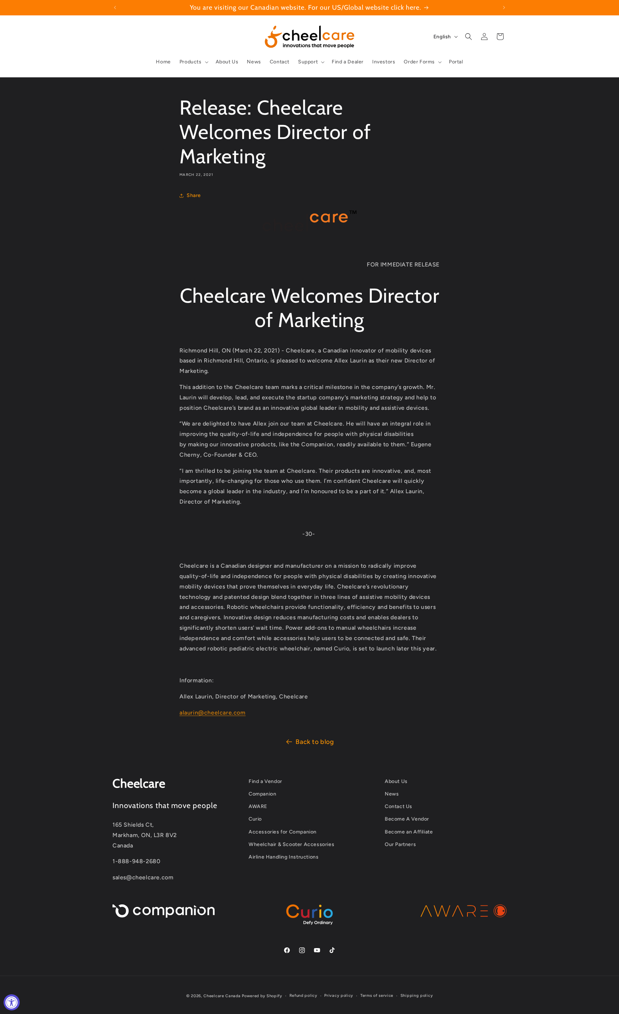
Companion (262, 794)
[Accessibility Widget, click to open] (12, 1002)
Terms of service (376, 995)
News (392, 794)
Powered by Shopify (262, 996)
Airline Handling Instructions (283, 857)
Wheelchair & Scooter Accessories (291, 844)
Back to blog (315, 742)
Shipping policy (416, 995)
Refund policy (303, 995)
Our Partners (400, 844)
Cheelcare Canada (221, 996)
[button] (193, 61)
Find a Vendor (265, 781)
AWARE (258, 807)
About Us (396, 781)
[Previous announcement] (115, 7)
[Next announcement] (504, 7)
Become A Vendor (407, 819)
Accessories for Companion (283, 832)
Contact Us (398, 807)
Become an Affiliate (409, 832)
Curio (255, 819)
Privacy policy (338, 995)
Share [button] (194, 195)
